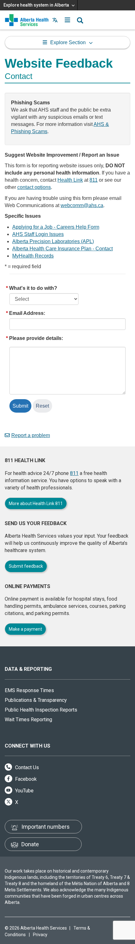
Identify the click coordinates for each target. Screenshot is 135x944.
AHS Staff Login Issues (38, 234)
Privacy (40, 934)
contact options (34, 187)
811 (93, 180)
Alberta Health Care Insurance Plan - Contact (62, 248)
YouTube (24, 791)
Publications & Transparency (36, 700)
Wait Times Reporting (28, 719)
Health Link (70, 180)
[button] (67, 20)
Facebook (25, 779)
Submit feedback (26, 566)
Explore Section (68, 42)
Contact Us (26, 767)
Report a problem (30, 435)
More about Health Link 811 (36, 503)
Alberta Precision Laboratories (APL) (53, 241)
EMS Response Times (29, 690)
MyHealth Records (33, 255)
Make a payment (25, 629)
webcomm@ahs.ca (82, 205)
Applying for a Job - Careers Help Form (55, 227)
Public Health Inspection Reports (41, 710)
